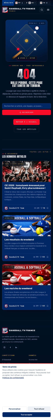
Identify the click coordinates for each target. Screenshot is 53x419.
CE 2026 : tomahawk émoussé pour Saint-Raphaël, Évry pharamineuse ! (25, 186)
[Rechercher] (41, 9)
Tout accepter (26, 415)
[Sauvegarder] (47, 208)
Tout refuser (39, 409)
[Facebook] (10, 347)
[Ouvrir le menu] (48, 9)
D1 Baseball (6, 360)
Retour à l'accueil (26, 122)
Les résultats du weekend (19, 239)
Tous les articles (26, 129)
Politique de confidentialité (13, 378)
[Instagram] (4, 347)
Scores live (33, 360)
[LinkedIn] (16, 347)
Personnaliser (15, 409)
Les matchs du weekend (18, 288)
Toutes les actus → (40, 152)
